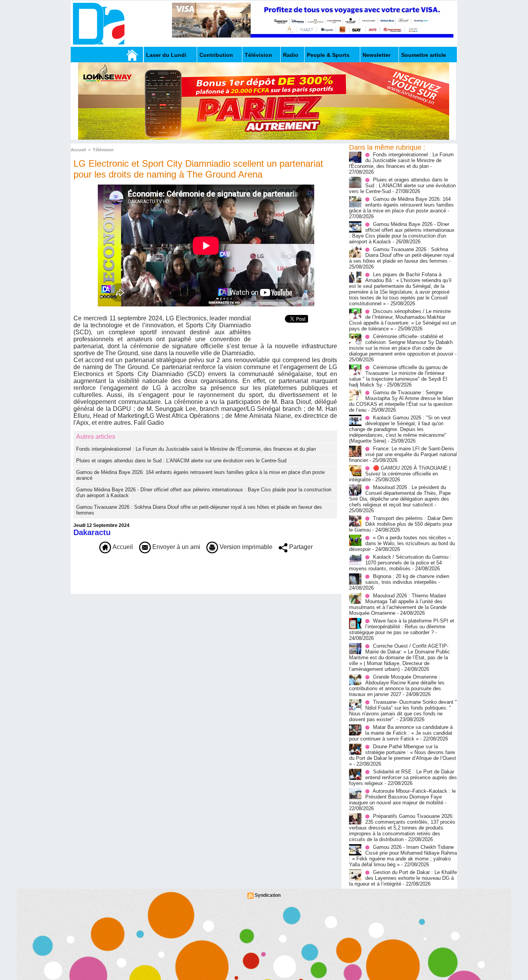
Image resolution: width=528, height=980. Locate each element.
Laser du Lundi (166, 55)
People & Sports (328, 55)
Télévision (258, 55)
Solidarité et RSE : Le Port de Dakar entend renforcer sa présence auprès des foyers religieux (403, 777)
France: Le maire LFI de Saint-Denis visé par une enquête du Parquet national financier (403, 454)
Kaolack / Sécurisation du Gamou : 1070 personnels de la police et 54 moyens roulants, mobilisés (400, 562)
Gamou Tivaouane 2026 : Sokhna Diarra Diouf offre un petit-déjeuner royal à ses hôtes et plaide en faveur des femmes (401, 255)
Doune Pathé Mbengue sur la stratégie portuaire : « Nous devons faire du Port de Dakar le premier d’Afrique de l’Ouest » (402, 755)
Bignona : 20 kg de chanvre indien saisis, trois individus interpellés (407, 579)
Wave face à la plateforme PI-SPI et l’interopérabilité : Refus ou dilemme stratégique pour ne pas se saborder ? (401, 626)
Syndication (268, 895)
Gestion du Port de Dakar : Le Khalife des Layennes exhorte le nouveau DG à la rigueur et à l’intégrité (403, 878)
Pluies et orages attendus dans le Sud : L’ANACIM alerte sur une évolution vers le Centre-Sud (181, 460)
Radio (290, 55)
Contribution (216, 55)
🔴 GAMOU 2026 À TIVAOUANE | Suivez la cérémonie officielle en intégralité (399, 473)
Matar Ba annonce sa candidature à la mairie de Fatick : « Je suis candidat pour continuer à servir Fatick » (401, 733)
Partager (300, 547)
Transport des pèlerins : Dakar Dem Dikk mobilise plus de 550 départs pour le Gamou (401, 524)
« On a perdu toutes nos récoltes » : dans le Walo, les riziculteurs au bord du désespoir (402, 543)
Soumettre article (423, 55)
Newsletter (376, 55)
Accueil (78, 149)
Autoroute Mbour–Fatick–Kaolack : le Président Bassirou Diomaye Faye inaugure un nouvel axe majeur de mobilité (402, 797)
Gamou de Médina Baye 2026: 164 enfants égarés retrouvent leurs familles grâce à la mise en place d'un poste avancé (401, 205)
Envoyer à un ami (175, 547)
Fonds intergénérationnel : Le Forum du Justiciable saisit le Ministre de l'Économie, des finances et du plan (196, 449)
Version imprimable (245, 547)
